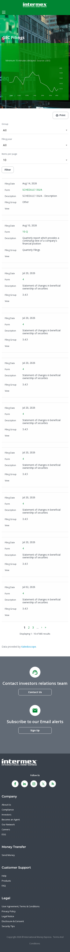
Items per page (9, 153)
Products (6, 880)
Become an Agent (11, 819)
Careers (6, 829)
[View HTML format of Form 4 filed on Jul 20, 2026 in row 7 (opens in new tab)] (40, 436)
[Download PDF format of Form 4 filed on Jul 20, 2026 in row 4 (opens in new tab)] (24, 301)
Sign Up (35, 730)
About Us (6, 804)
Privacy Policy (9, 911)
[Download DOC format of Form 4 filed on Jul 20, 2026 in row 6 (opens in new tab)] (30, 391)
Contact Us (35, 692)
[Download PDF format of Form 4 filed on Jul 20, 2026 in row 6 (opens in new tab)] (24, 391)
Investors (6, 814)
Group (5, 123)
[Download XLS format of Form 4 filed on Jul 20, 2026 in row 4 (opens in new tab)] (35, 301)
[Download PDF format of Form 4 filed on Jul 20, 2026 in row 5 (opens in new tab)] (24, 346)
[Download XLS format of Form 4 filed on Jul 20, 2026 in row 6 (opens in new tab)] (35, 391)
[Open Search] (3, 12)
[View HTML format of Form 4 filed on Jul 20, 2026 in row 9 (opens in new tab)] (40, 526)
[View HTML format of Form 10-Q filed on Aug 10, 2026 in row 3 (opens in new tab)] (45, 257)
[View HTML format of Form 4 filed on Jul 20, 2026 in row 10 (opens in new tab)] (40, 571)
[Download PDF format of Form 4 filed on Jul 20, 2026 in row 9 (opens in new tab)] (24, 526)
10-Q (25, 231)
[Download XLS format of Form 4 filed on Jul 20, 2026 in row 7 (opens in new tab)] (35, 436)
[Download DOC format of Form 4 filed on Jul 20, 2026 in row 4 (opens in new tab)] (30, 301)
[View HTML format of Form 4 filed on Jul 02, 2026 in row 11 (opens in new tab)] (40, 616)
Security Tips (8, 926)
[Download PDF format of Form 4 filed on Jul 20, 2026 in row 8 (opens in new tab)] (24, 481)
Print (62, 115)
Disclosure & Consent (13, 921)
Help (4, 875)
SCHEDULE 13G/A (32, 189)
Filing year (7, 139)
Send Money (8, 855)
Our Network (8, 824)
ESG (4, 834)
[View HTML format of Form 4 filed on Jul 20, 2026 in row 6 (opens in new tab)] (40, 391)
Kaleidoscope (28, 646)
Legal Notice (8, 916)
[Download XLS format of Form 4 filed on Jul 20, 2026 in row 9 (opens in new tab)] (35, 526)
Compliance (8, 809)
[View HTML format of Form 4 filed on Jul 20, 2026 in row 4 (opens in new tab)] (40, 301)
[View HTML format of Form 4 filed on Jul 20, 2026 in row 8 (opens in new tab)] (40, 481)
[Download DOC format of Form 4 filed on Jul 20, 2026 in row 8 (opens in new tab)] (30, 481)
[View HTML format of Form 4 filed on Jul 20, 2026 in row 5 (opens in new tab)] (40, 346)
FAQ (4, 885)
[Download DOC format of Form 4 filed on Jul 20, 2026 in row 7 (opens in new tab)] (30, 436)
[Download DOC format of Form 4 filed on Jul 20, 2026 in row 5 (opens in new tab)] (30, 346)
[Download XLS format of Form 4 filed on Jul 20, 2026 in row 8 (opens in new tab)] (35, 481)
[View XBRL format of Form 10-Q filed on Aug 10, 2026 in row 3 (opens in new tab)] (40, 257)
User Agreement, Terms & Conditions (21, 906)
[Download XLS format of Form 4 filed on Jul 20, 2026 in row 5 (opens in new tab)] (35, 346)
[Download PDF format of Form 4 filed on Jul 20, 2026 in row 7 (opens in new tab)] (24, 436)
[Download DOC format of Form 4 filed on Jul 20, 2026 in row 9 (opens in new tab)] (30, 526)
